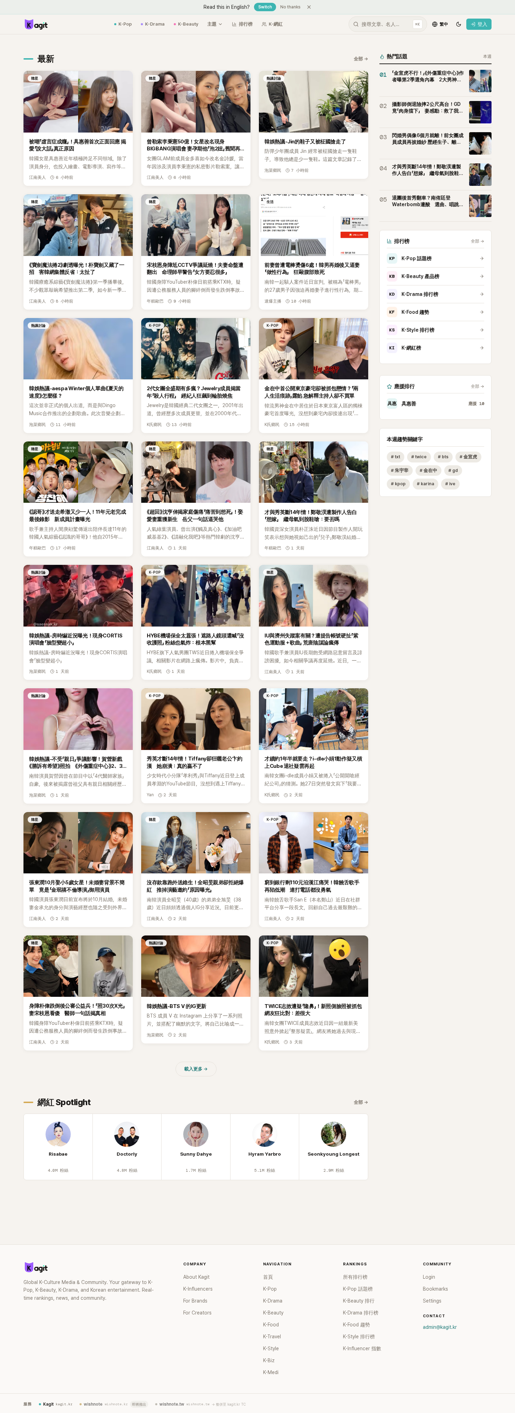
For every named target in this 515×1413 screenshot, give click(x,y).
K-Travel (272, 1336)
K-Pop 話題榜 (410, 258)
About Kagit (196, 1277)
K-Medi (271, 1372)
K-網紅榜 (405, 348)
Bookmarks (435, 1289)
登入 (482, 24)
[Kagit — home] (35, 24)
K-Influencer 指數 (362, 1348)
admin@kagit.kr (440, 1327)
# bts (443, 456)
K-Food (271, 1324)
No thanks (290, 7)
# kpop (398, 484)
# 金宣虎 (468, 456)
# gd (453, 470)
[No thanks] (309, 7)
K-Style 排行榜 (411, 330)
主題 (212, 24)
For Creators (197, 1313)
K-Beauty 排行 (359, 1301)
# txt (395, 456)
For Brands (195, 1301)
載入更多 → (196, 1068)
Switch (265, 7)
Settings (432, 1301)
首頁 (268, 1277)
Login (429, 1277)
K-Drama (155, 24)
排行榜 (246, 24)
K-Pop (125, 24)
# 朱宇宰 (399, 470)
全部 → (361, 58)
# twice (419, 456)
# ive (450, 484)
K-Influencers (198, 1289)
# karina (425, 484)
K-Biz (269, 1360)
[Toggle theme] (458, 24)
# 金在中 (428, 470)
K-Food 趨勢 (409, 312)
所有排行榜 (355, 1277)
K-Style (271, 1348)
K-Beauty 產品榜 (414, 276)
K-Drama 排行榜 (413, 294)
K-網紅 (276, 24)
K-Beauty (188, 24)
